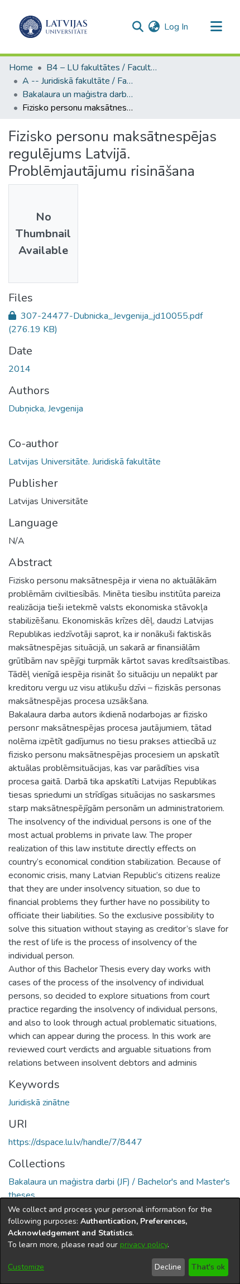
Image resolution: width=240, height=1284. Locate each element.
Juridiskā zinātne (39, 1102)
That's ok (208, 1267)
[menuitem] (154, 26)
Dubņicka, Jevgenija (45, 409)
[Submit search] (138, 26)
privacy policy (143, 1244)
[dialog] (120, 1241)
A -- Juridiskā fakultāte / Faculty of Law (78, 81)
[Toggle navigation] (216, 26)
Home (21, 67)
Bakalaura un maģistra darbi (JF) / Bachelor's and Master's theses (78, 94)
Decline (168, 1267)
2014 (19, 369)
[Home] (53, 26)
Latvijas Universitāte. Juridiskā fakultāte (84, 462)
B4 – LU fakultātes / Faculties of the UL (102, 67)
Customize (26, 1267)
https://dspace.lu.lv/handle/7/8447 (75, 1142)
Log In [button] (176, 27)
